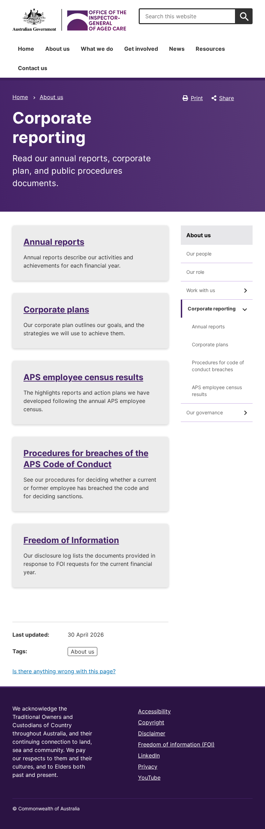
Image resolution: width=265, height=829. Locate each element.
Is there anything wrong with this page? (64, 671)
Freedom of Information (71, 540)
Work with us (200, 290)
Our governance (204, 412)
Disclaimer (151, 733)
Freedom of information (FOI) (176, 744)
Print (197, 98)
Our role (195, 272)
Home (26, 48)
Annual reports (53, 242)
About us (57, 48)
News (177, 48)
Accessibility (154, 711)
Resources (210, 48)
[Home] (69, 19)
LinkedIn (149, 755)
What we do (97, 48)
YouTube (149, 777)
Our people (199, 254)
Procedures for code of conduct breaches (218, 365)
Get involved (141, 48)
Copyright (151, 722)
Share (226, 98)
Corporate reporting (212, 308)
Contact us (32, 68)
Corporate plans (56, 310)
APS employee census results (83, 377)
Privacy (147, 766)
